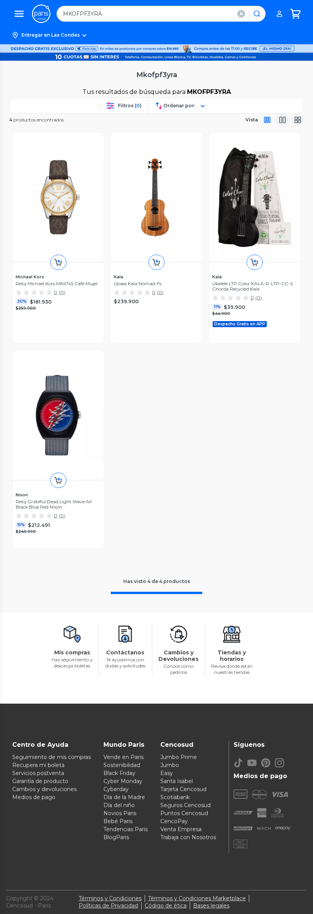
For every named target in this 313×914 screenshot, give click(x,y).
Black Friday (119, 773)
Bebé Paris (117, 821)
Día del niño (119, 805)
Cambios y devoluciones (44, 789)
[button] (156, 35)
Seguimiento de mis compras (51, 757)
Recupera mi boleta (38, 765)
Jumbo (169, 765)
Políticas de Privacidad (108, 905)
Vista (251, 120)
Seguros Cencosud (185, 805)
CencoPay (174, 821)
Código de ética (166, 905)
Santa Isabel (176, 781)
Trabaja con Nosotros (188, 837)
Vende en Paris (123, 757)
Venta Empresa (181, 829)
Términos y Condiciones (110, 898)
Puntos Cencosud (184, 813)
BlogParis (116, 837)
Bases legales (211, 905)
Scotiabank (175, 797)
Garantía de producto (40, 781)
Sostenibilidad (121, 765)
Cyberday (116, 789)
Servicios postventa (38, 773)
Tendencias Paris (125, 829)
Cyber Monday (122, 781)
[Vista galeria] (298, 120)
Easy (166, 773)
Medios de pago (33, 797)
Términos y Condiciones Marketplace (197, 898)
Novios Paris (119, 813)
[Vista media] (282, 120)
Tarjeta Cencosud (183, 789)
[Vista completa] (267, 120)
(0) (62, 292)
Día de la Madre (124, 797)
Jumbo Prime (178, 757)
